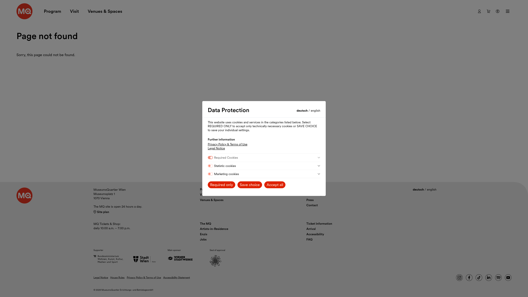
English (315, 110)
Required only (221, 184)
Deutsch (302, 110)
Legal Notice (216, 148)
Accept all (275, 184)
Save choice (250, 184)
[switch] (210, 165)
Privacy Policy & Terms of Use (227, 144)
